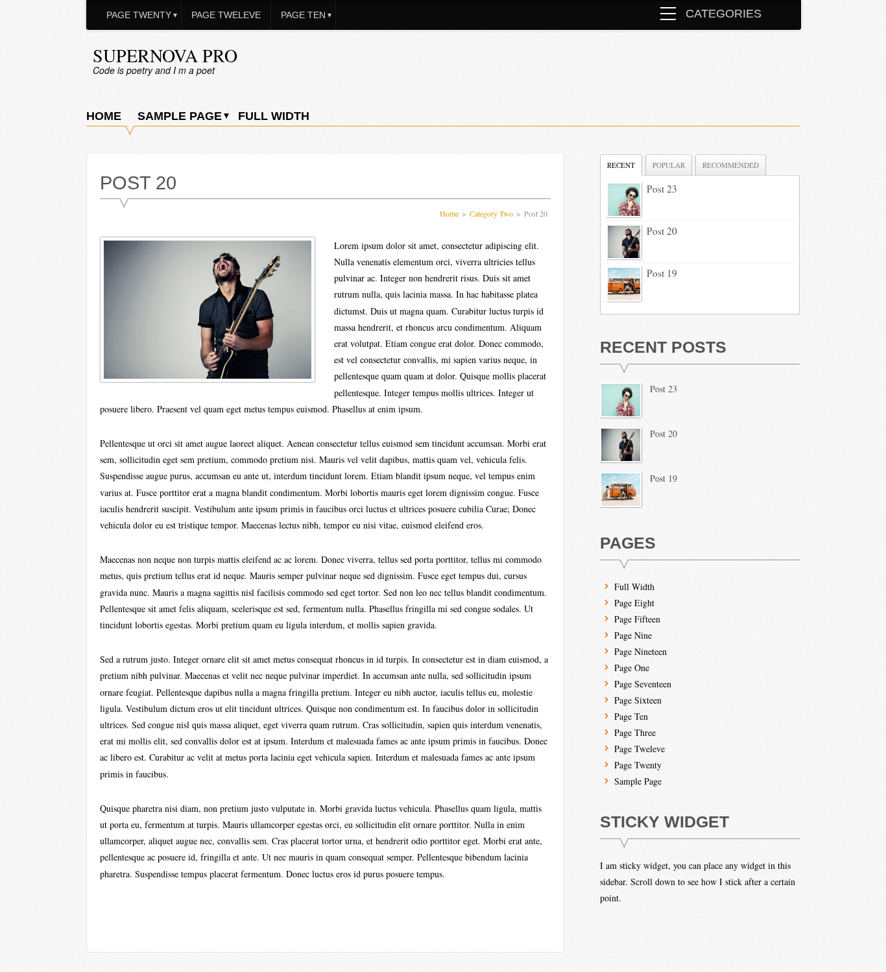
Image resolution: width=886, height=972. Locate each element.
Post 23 (663, 389)
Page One (631, 667)
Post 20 (663, 433)
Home (103, 116)
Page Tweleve (226, 15)
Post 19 (663, 478)
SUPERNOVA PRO (165, 55)
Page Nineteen (640, 651)
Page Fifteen (637, 619)
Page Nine (633, 635)
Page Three (635, 732)
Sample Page (180, 116)
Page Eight (634, 603)
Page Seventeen (642, 684)
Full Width (273, 116)
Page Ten (303, 15)
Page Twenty (138, 15)
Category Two (491, 213)
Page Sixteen (638, 700)
